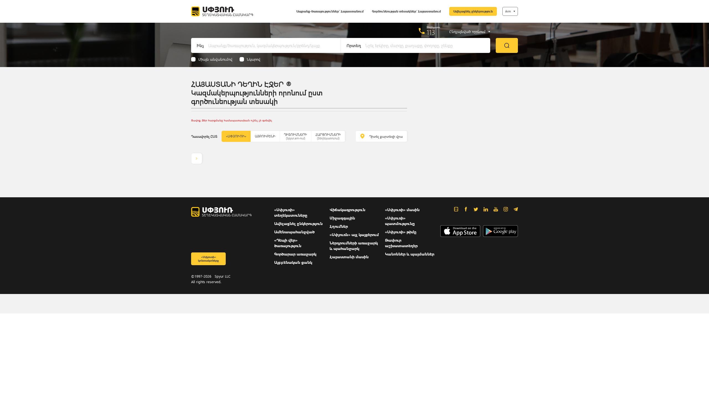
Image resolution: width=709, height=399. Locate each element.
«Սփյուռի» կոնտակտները (208, 258)
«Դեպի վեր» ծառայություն (287, 242)
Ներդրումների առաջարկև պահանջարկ (354, 245)
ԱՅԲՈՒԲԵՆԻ (265, 136)
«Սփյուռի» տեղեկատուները (290, 212)
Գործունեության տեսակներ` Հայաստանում (406, 11)
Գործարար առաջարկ (295, 254)
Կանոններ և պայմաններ (409, 254)
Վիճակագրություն (347, 209)
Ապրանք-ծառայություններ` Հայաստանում (330, 11)
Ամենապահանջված (294, 231)
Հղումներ (339, 226)
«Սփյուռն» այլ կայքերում (354, 234)
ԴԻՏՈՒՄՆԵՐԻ (295, 136)
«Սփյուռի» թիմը (401, 231)
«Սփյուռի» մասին (402, 209)
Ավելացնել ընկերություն (473, 11)
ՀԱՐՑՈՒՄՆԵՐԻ (328, 136)
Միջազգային (342, 218)
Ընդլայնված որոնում (467, 31)
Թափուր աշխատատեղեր (401, 242)
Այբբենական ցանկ (293, 262)
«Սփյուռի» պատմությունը (400, 220)
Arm (508, 11)
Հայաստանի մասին (349, 256)
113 (431, 32)
